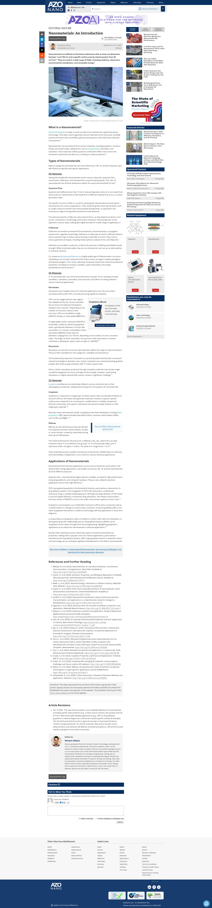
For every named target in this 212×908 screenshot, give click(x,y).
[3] (134, 62)
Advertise (145, 861)
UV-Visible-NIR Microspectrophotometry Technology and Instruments (144, 174)
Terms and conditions (59, 693)
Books (122, 847)
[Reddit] (42, 55)
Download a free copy (105, 325)
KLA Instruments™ (137, 210)
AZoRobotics (52, 850)
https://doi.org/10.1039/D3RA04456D (105, 664)
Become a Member (149, 853)
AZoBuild (50, 858)
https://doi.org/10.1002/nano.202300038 (70, 572)
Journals (100, 867)
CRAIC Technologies (137, 179)
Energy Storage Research (145, 326)
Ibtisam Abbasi (72, 740)
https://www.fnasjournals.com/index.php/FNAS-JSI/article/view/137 (80, 617)
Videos (99, 856)
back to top (155, 881)
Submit (120, 822)
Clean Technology (143, 315)
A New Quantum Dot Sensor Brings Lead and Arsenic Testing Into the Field (154, 74)
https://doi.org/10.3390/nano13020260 (91, 647)
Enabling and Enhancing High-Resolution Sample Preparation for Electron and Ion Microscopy (144, 204)
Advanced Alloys (142, 305)
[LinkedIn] (42, 39)
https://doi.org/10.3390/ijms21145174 (68, 580)
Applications (124, 858)
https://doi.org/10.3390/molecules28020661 (84, 586)
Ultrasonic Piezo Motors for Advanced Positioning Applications (142, 184)
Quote (135, 252)
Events (122, 853)
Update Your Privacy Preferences (65, 905)
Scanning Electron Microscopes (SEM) (155, 278)
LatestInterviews (145, 29)
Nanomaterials (153, 239)
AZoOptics (51, 856)
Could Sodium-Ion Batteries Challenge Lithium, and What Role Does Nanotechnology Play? (153, 160)
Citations (53, 784)
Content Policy (147, 870)
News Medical (76, 856)
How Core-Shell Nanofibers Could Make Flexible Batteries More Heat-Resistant (153, 62)
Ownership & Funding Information (150, 874)
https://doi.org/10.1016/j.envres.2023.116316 (71, 594)
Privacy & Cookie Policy (150, 867)
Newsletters (146, 856)
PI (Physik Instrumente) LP (140, 188)
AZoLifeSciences (77, 858)
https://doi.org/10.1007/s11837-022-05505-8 (78, 658)
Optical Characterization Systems (134, 279)
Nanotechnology (55, 132)
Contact (145, 858)
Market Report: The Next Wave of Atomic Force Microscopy (154, 146)
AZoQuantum (76, 850)
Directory (100, 864)
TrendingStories (132, 29)
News (99, 847)
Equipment (101, 853)
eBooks (122, 850)
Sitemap (123, 867)
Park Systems (135, 198)
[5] (134, 87)
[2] (134, 50)
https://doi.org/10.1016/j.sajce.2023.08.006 (101, 653)
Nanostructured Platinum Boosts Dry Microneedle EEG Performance (152, 37)
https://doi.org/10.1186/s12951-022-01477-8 (84, 603)
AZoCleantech (52, 853)
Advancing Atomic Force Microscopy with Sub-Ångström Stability (144, 194)
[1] (134, 38)
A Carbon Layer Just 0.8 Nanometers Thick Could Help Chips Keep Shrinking (154, 49)
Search (144, 850)
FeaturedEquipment (158, 29)
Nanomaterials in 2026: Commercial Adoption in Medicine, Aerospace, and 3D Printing (154, 134)
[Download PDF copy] (42, 34)
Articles (100, 850)
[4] (134, 75)
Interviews (101, 861)
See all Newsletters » (135, 336)
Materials (123, 856)
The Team (123, 870)
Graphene (131, 239)
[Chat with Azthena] (206, 903)
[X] (42, 50)
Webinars (100, 858)
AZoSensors (75, 847)
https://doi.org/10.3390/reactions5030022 (89, 678)
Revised (118, 48)
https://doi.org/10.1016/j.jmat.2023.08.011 (70, 672)
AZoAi (73, 853)
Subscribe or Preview (143, 307)
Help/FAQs (123, 864)
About (144, 847)
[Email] (42, 60)
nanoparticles (93, 149)
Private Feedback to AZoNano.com (110, 819)
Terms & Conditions (149, 864)
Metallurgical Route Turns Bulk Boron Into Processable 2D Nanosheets (153, 86)
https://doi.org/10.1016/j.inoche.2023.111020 (71, 636)
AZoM (49, 847)
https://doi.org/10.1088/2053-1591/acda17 (103, 608)
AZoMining (51, 861)
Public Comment (87, 819)
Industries (123, 861)
